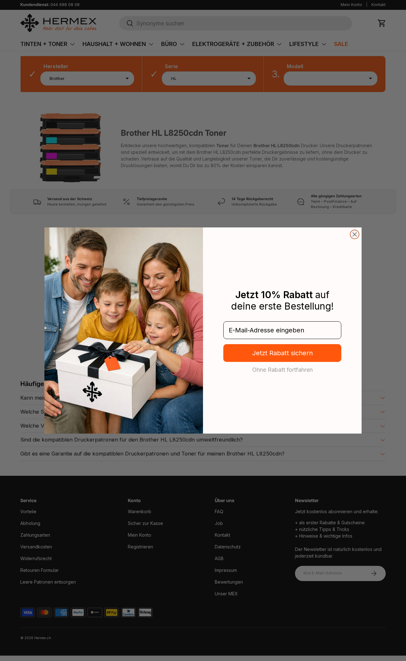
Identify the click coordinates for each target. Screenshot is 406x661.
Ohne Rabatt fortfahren (282, 369)
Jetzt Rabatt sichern (282, 353)
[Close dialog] (354, 234)
